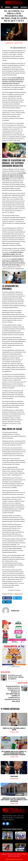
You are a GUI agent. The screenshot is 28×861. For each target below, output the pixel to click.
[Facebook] (3, 823)
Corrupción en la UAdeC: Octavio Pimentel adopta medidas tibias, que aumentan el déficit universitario (14, 799)
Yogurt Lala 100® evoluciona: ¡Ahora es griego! (16, 677)
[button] (2, 7)
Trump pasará (14, 776)
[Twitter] (7, 823)
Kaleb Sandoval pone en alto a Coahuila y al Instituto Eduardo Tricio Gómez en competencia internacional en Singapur (12, 693)
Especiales (9, 43)
